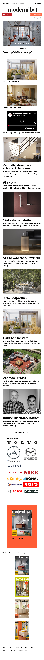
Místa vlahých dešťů (17, 220)
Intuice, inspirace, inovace (21, 418)
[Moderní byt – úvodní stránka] (22, 12)
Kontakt (24, 647)
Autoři (31, 647)
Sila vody (9, 182)
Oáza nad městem (11, 81)
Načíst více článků (22, 432)
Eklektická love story (12, 107)
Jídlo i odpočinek (15, 298)
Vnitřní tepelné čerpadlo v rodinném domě (21, 133)
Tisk (8, 650)
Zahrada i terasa (14, 378)
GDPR (13, 650)
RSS (4, 650)
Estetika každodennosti (19, 52)
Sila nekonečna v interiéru (21, 258)
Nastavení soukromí (23, 650)
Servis (22, 48)
